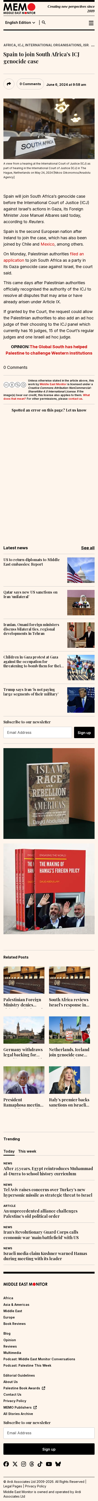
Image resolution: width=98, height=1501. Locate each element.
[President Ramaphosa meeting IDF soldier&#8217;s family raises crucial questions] (23, 1080)
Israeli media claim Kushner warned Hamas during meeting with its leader (45, 1256)
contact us (75, 398)
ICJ (20, 45)
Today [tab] (9, 1151)
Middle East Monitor (53, 384)
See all (88, 547)
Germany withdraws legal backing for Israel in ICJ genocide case (23, 1052)
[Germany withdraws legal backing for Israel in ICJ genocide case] (23, 1030)
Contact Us (12, 1394)
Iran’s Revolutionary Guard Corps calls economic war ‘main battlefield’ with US (41, 1235)
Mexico (47, 244)
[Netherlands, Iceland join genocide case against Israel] (69, 1030)
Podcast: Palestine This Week (27, 1365)
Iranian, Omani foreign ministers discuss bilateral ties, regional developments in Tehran (31, 629)
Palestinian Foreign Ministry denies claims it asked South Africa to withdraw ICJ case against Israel (23, 1002)
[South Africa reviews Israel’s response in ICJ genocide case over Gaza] (69, 980)
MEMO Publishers (17, 1407)
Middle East (12, 1311)
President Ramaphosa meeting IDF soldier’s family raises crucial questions (23, 1103)
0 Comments (30, 84)
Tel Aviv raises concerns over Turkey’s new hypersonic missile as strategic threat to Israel (47, 1192)
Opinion (9, 1340)
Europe (9, 1317)
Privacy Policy (14, 1401)
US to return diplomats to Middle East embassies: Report (31, 561)
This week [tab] (27, 1151)
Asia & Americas (16, 1304)
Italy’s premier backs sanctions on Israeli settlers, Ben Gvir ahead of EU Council (69, 1103)
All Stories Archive (18, 1414)
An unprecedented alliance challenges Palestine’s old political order (40, 1213)
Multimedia (12, 1353)
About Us (10, 1382)
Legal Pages (12, 1486)
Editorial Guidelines (19, 1375)
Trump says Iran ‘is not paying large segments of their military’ (31, 691)
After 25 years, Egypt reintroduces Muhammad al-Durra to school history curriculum (48, 1171)
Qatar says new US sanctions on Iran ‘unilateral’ (30, 594)
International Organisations (53, 45)
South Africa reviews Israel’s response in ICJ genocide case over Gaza (68, 1002)
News (7, 1163)
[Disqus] (49, 475)
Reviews (10, 1346)
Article (9, 1206)
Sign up (84, 732)
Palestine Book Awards (21, 1388)
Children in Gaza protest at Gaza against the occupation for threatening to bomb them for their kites (32, 661)
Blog (6, 1333)
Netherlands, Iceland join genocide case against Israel (69, 1052)
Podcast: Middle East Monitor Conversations (39, 1359)
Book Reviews (14, 1324)
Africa (9, 45)
